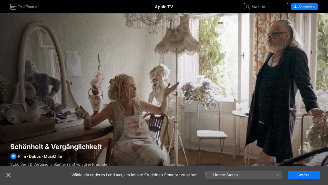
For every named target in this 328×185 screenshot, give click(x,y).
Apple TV (164, 6)
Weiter (304, 175)
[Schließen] (8, 175)
